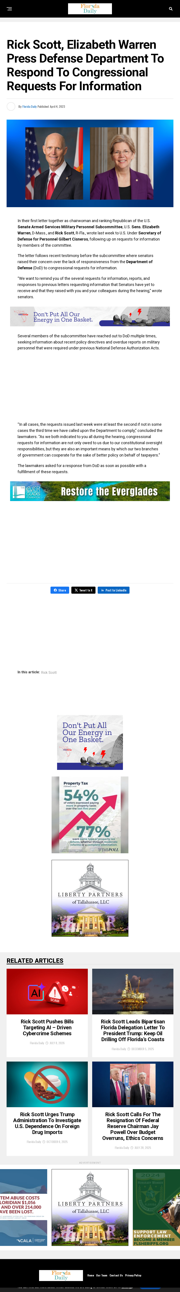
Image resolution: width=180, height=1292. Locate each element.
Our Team (101, 1275)
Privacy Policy (133, 1275)
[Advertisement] (90, 386)
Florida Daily (29, 106)
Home (90, 1275)
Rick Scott (49, 672)
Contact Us (116, 1275)
